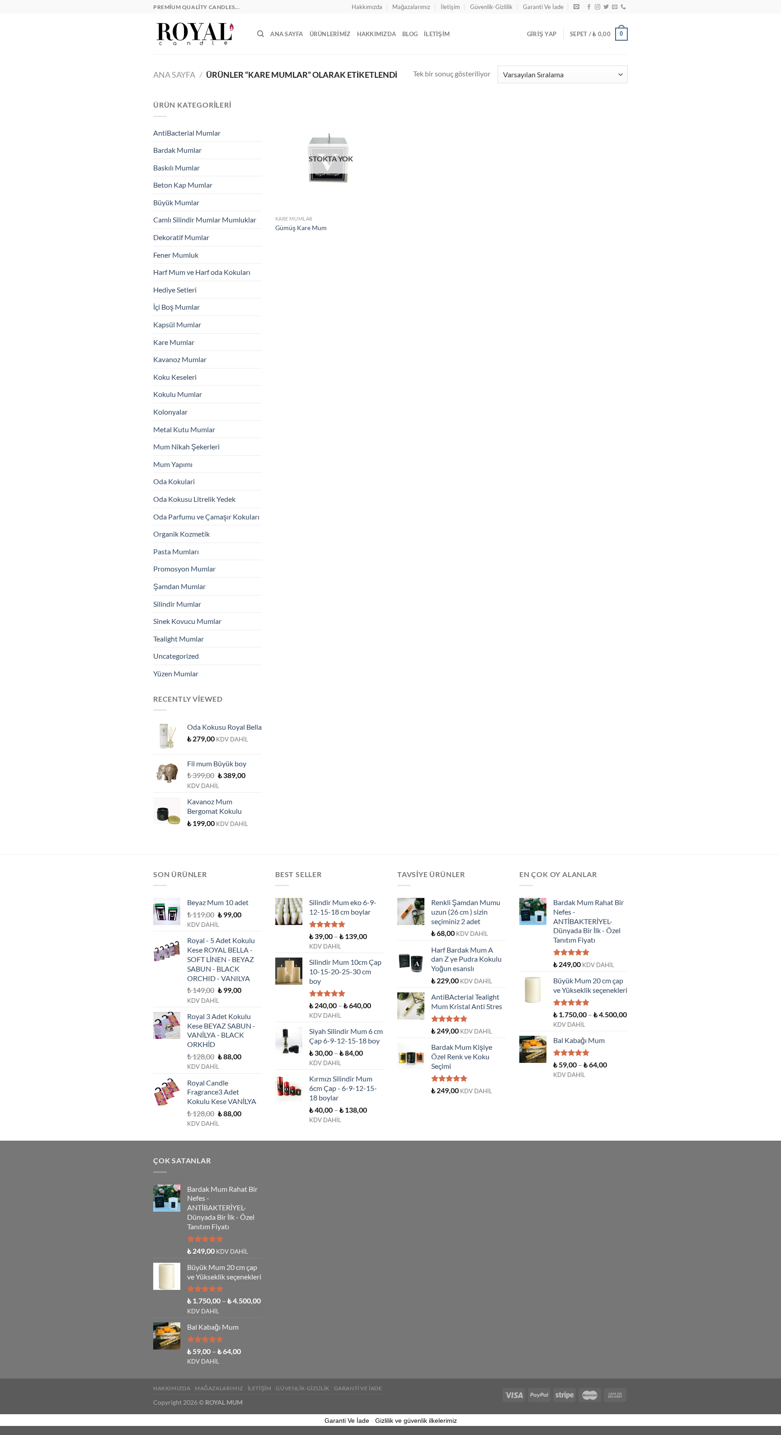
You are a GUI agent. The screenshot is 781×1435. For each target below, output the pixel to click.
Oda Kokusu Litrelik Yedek (194, 499)
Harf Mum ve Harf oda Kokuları (201, 272)
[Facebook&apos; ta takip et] (589, 7)
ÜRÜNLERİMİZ (330, 34)
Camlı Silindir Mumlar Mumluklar (204, 219)
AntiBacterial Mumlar (187, 132)
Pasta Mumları (176, 551)
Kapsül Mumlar (177, 324)
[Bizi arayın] (623, 7)
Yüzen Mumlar (175, 673)
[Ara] (260, 33)
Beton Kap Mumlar (182, 184)
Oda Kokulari (174, 481)
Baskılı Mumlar (176, 167)
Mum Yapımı (173, 464)
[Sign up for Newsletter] (576, 6)
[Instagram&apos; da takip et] (597, 7)
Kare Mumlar (173, 342)
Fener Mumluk (175, 254)
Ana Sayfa (286, 34)
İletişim (450, 6)
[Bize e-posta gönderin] (614, 7)
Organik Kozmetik (181, 533)
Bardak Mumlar (177, 150)
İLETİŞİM (437, 34)
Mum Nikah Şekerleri (186, 446)
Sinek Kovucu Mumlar (187, 621)
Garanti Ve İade (543, 6)
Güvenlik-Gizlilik (491, 6)
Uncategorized (176, 655)
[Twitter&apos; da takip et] (606, 7)
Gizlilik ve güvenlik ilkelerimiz (416, 1420)
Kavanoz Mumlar (180, 359)
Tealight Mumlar (178, 638)
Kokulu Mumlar (177, 394)
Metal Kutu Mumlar (184, 429)
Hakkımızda (367, 6)
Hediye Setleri (175, 289)
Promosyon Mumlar (184, 568)
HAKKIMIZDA (376, 34)
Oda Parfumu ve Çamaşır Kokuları (206, 516)
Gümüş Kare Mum (301, 227)
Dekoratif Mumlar (181, 237)
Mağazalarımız (411, 6)
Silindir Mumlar (177, 603)
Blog (410, 34)
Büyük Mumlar (176, 202)
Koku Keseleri (175, 377)
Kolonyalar (170, 411)
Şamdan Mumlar (179, 586)
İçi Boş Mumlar (176, 306)
